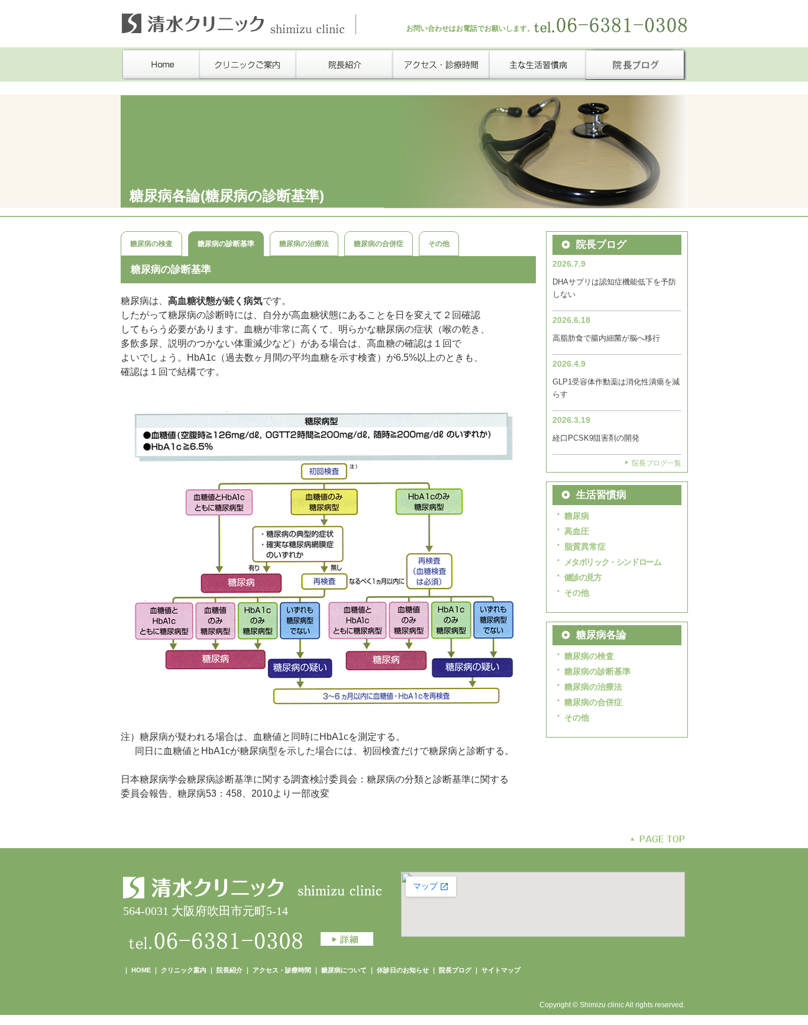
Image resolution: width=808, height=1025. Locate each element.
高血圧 (576, 531)
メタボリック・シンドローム (612, 562)
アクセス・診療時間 (282, 970)
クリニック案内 (183, 970)
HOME (141, 970)
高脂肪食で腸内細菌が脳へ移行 (606, 338)
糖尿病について (345, 970)
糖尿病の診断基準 (597, 671)
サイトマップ (501, 970)
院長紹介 (229, 970)
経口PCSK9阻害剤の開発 (595, 438)
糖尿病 (576, 515)
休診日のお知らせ (403, 970)
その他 (439, 244)
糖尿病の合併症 (378, 244)
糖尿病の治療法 (304, 244)
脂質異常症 (585, 546)
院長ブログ (455, 970)
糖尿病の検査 (151, 244)
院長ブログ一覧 (656, 463)
